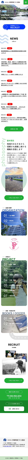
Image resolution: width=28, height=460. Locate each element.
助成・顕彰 (12, 264)
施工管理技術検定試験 (15, 324)
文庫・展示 (12, 280)
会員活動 (11, 290)
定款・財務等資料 (14, 226)
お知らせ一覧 (14, 129)
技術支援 (11, 296)
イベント (11, 269)
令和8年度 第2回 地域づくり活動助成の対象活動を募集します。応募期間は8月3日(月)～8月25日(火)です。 (14, 63)
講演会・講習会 (13, 275)
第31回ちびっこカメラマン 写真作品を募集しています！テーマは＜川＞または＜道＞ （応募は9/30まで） (14, 119)
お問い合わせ (14, 408)
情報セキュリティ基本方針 (7, 456)
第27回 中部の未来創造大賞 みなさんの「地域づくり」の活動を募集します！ (13, 107)
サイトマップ (7, 458)
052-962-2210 (15, 396)
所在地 (10, 221)
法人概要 (11, 215)
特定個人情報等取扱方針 (7, 453)
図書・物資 (12, 318)
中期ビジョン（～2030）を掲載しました (12, 74)
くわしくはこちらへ (14, 198)
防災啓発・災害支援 (14, 285)
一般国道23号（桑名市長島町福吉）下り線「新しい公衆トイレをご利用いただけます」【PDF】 (14, 95)
